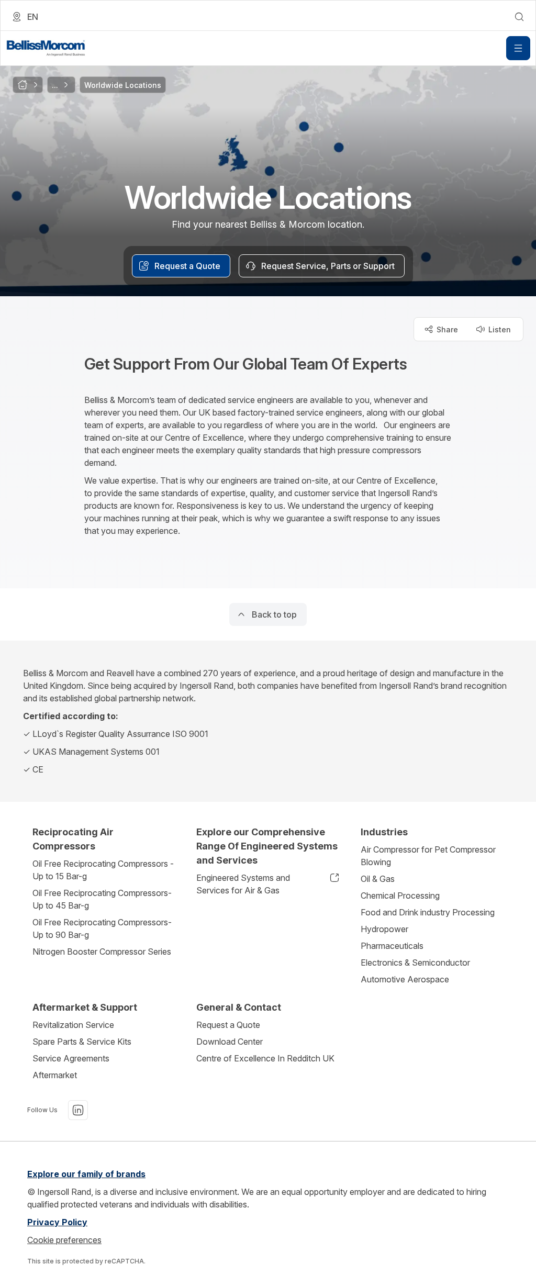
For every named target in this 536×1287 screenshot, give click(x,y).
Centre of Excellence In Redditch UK (265, 1058)
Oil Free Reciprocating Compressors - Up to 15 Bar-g (103, 869)
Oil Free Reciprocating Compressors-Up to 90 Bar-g (102, 928)
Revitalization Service (73, 1025)
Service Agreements (70, 1058)
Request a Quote (228, 1025)
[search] (519, 17)
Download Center (229, 1041)
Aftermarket (54, 1075)
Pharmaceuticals (392, 946)
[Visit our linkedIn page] (78, 1110)
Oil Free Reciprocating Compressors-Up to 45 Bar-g (102, 899)
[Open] (518, 48)
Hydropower (384, 929)
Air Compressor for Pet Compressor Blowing (428, 855)
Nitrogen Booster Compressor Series (101, 951)
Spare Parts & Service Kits (81, 1041)
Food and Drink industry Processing (428, 912)
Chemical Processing (400, 895)
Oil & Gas (378, 879)
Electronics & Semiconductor (415, 962)
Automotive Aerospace (405, 979)
